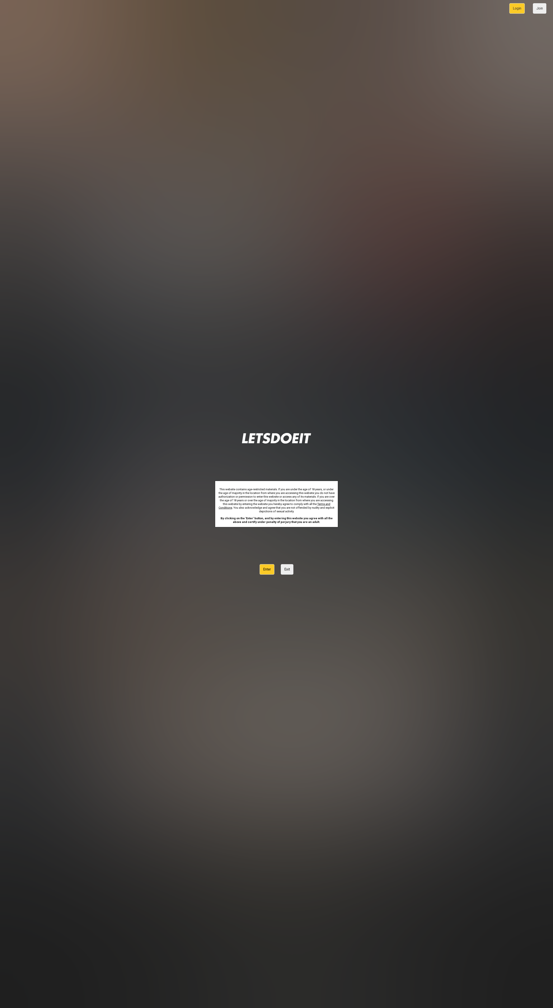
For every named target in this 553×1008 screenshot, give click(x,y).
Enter (267, 569)
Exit (287, 569)
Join (539, 8)
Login (517, 8)
